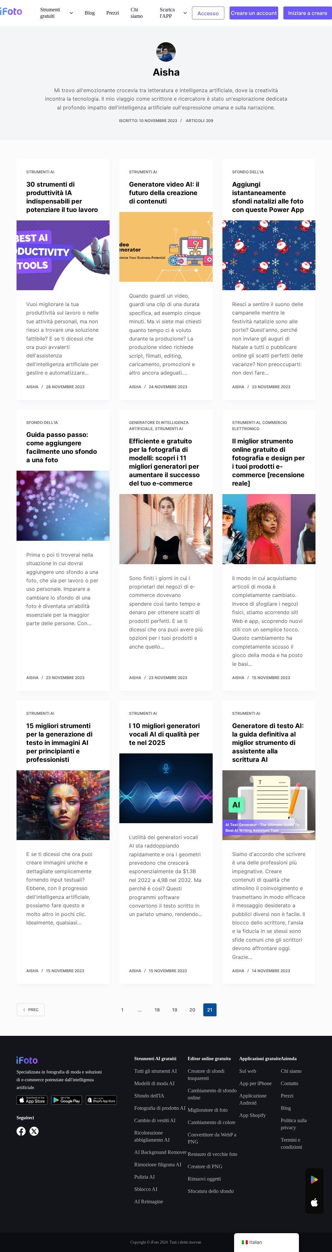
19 (174, 1009)
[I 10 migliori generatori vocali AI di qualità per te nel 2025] (165, 788)
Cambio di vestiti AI (154, 1120)
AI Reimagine (148, 1201)
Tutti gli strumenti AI (155, 1071)
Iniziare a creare (307, 13)
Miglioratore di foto (208, 1110)
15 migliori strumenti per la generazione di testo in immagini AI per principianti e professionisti (59, 742)
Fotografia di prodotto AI (159, 1108)
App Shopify (252, 1115)
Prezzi (112, 13)
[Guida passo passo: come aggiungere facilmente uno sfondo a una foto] (63, 505)
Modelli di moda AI (154, 1083)
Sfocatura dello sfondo (211, 1191)
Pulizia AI (144, 1177)
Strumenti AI (40, 171)
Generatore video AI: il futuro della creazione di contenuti (164, 192)
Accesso (208, 13)
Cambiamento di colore (211, 1122)
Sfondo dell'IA (248, 171)
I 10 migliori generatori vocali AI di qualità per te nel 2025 (164, 734)
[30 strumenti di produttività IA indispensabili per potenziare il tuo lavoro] (63, 255)
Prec (33, 1009)
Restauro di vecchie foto (212, 1154)
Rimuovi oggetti (204, 1179)
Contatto (289, 1083)
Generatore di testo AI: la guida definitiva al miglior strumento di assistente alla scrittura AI (268, 742)
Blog (90, 13)
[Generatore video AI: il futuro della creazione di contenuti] (165, 247)
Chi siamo (137, 13)
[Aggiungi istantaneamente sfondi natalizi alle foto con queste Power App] (268, 255)
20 (192, 1009)
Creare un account (254, 13)
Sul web (247, 1071)
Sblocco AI (145, 1189)
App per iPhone (255, 1083)
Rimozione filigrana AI (157, 1164)
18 (157, 1009)
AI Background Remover (160, 1152)
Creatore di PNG (205, 1166)
